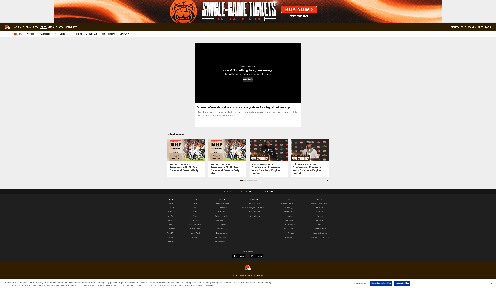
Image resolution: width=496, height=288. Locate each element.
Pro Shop (320, 216)
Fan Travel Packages (222, 241)
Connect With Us (320, 229)
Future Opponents (254, 212)
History (171, 237)
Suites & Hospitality (221, 216)
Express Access (221, 233)
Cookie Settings (359, 283)
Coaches (171, 207)
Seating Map (221, 224)
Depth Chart (171, 212)
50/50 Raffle (288, 237)
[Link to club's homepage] (7, 27)
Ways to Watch (195, 233)
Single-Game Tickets (221, 203)
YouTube (195, 237)
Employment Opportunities (320, 237)
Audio (195, 216)
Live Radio (195, 220)
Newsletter (320, 220)
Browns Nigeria (320, 212)
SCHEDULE (254, 199)
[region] (248, 283)
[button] (248, 79)
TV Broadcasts (195, 229)
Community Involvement (320, 203)
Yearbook (171, 241)
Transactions (171, 220)
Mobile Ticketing (221, 229)
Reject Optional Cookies (381, 283)
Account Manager (222, 212)
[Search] (449, 27)
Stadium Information (320, 233)
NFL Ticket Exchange (222, 237)
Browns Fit (320, 207)
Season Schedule (254, 203)
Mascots (289, 216)
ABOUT (320, 199)
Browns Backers (288, 220)
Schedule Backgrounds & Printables (254, 207)
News (195, 203)
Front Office (171, 233)
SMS (320, 224)
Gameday (288, 207)
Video (195, 207)
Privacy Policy (210, 285)
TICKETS (222, 199)
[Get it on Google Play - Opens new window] (256, 257)
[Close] (492, 283)
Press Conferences (195, 224)
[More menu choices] (80, 27)
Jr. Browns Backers (288, 224)
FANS (288, 199)
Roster (171, 203)
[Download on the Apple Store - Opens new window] (238, 256)
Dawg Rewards (289, 233)
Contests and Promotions (289, 203)
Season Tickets (221, 207)
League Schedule (254, 216)
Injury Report (171, 216)
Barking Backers (288, 229)
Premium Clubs (221, 220)
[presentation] (328, 180)
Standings (171, 229)
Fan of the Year (289, 212)
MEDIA (195, 199)
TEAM (171, 199)
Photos (194, 212)
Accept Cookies (402, 283)
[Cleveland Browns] (248, 267)
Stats (171, 224)
